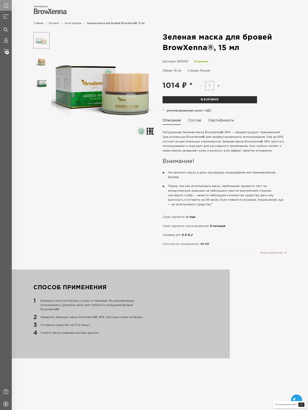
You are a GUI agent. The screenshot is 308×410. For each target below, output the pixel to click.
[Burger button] (6, 16)
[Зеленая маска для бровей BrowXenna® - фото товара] (102, 83)
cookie (294, 404)
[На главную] (6, 5)
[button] (218, 85)
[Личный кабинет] (6, 40)
